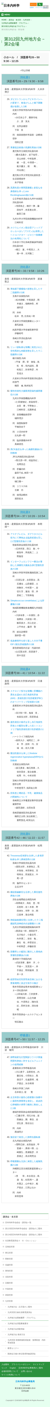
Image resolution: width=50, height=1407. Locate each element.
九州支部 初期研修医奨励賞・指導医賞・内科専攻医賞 (26, 1341)
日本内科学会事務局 (25, 1381)
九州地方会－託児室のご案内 (20, 1307)
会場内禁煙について (9, 1371)
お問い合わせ (26, 1371)
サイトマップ (38, 1364)
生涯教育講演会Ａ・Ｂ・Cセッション (20, 1241)
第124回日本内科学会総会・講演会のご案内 (23, 1234)
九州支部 (9, 1301)
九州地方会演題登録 (16, 1329)
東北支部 (9, 1253)
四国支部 (9, 1295)
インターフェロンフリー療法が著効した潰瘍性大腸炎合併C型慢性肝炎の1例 (27, 565)
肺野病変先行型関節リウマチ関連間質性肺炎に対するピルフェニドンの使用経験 (26, 1061)
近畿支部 (9, 1283)
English (13, 1368)
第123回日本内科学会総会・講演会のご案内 (23, 1228)
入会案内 (5, 1364)
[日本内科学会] (10, 7)
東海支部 (9, 1271)
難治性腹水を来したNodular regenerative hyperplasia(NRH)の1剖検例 (26, 757)
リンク (4, 1368)
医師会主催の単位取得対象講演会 (22, 1354)
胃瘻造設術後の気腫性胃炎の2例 (25, 147)
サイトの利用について (10, 1375)
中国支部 (9, 1289)
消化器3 (25, 512)
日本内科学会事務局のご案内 (31, 1368)
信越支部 (9, 1265)
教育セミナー (13, 1348)
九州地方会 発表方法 (16, 1334)
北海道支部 (10, 1247)
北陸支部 (9, 1277)
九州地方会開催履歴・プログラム (22, 1318)
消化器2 (25, 266)
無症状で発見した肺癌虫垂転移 (25, 1137)
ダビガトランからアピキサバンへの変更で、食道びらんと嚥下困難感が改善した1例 (26, 103)
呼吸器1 (25, 1035)
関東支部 (9, 1259)
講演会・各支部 (10, 1217)
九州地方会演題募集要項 (18, 1323)
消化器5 (25, 833)
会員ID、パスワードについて (38, 7)
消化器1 (25, 77)
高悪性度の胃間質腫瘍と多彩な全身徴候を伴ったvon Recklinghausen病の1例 (26, 191)
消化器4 (25, 669)
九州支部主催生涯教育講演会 (20, 1312)
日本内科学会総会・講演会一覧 (18, 1222)
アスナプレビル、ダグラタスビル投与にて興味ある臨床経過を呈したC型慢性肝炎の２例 (26, 537)
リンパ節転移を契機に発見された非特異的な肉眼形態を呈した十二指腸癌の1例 (26, 351)
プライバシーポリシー (21, 1364)
